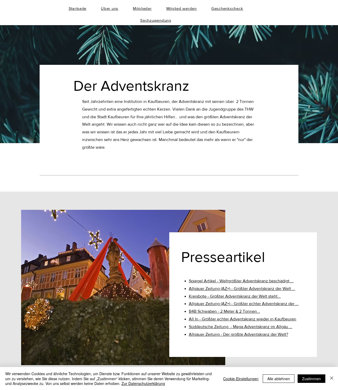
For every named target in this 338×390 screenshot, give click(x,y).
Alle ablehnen (278, 378)
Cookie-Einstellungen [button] (241, 378)
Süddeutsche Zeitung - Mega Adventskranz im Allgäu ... (240, 326)
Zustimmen (311, 378)
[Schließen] (331, 378)
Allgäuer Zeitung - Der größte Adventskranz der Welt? (238, 334)
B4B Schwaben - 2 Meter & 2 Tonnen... (224, 311)
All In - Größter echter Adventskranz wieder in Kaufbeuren (242, 319)
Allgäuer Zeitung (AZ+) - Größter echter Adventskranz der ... (244, 303)
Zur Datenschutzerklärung (143, 383)
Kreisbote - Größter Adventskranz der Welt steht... (235, 296)
